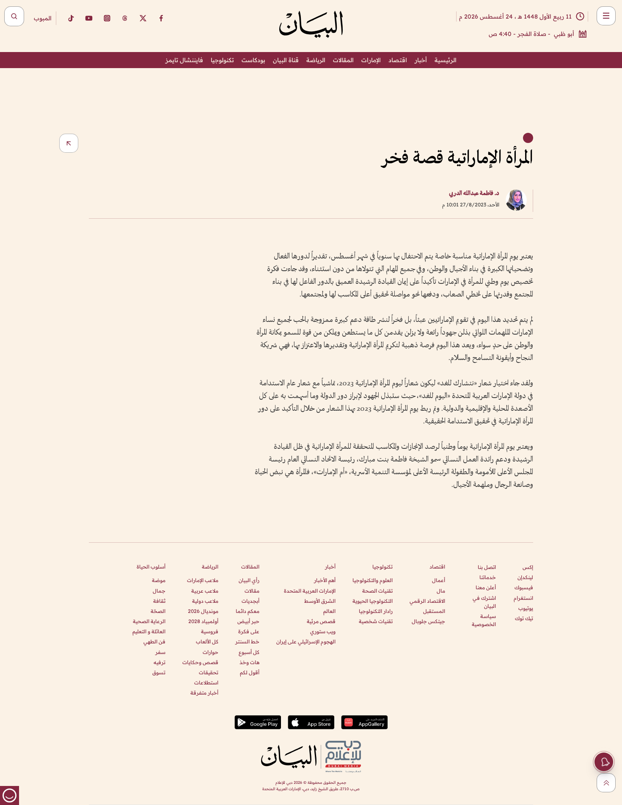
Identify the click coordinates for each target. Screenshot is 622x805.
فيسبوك (524, 587)
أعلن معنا (486, 587)
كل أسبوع (249, 652)
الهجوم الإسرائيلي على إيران (306, 641)
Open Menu (606, 16)
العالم (329, 611)
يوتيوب (525, 608)
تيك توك (524, 618)
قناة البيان (286, 60)
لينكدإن (525, 577)
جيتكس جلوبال (428, 621)
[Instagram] (107, 18)
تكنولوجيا (222, 60)
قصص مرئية (321, 621)
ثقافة (159, 601)
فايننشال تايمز (184, 60)
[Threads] (125, 18)
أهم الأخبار (325, 580)
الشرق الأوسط (320, 601)
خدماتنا (487, 577)
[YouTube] (89, 18)
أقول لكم (249, 672)
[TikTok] (70, 18)
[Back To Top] (606, 782)
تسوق (158, 672)
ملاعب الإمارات (202, 580)
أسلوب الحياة (151, 566)
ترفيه (159, 662)
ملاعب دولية (205, 601)
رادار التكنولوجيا (376, 611)
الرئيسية (446, 60)
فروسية (209, 631)
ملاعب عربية (204, 591)
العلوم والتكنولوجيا (372, 580)
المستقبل (434, 611)
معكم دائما (247, 611)
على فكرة (248, 631)
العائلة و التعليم (148, 631)
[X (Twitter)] (143, 18)
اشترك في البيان (484, 602)
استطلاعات (206, 682)
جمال (159, 591)
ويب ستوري (323, 631)
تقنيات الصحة (377, 591)
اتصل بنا (487, 567)
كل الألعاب (207, 641)
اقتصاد (397, 60)
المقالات (343, 60)
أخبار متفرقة (204, 693)
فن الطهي (154, 641)
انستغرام (523, 598)
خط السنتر (247, 641)
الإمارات (371, 60)
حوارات (210, 652)
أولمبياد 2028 (203, 621)
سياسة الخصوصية (484, 620)
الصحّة (158, 611)
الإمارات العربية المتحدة (310, 591)
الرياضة (315, 60)
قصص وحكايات (200, 662)
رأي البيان (249, 580)
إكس (528, 567)
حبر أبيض (248, 621)
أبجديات (250, 601)
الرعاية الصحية (149, 621)
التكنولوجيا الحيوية (372, 601)
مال (441, 591)
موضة (158, 580)
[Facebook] (161, 18)
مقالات (252, 591)
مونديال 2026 (203, 611)
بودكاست (253, 60)
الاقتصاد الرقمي (427, 601)
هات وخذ (249, 662)
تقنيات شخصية (376, 621)
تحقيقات (208, 672)
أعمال (438, 580)
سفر (160, 652)
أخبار (421, 60)
